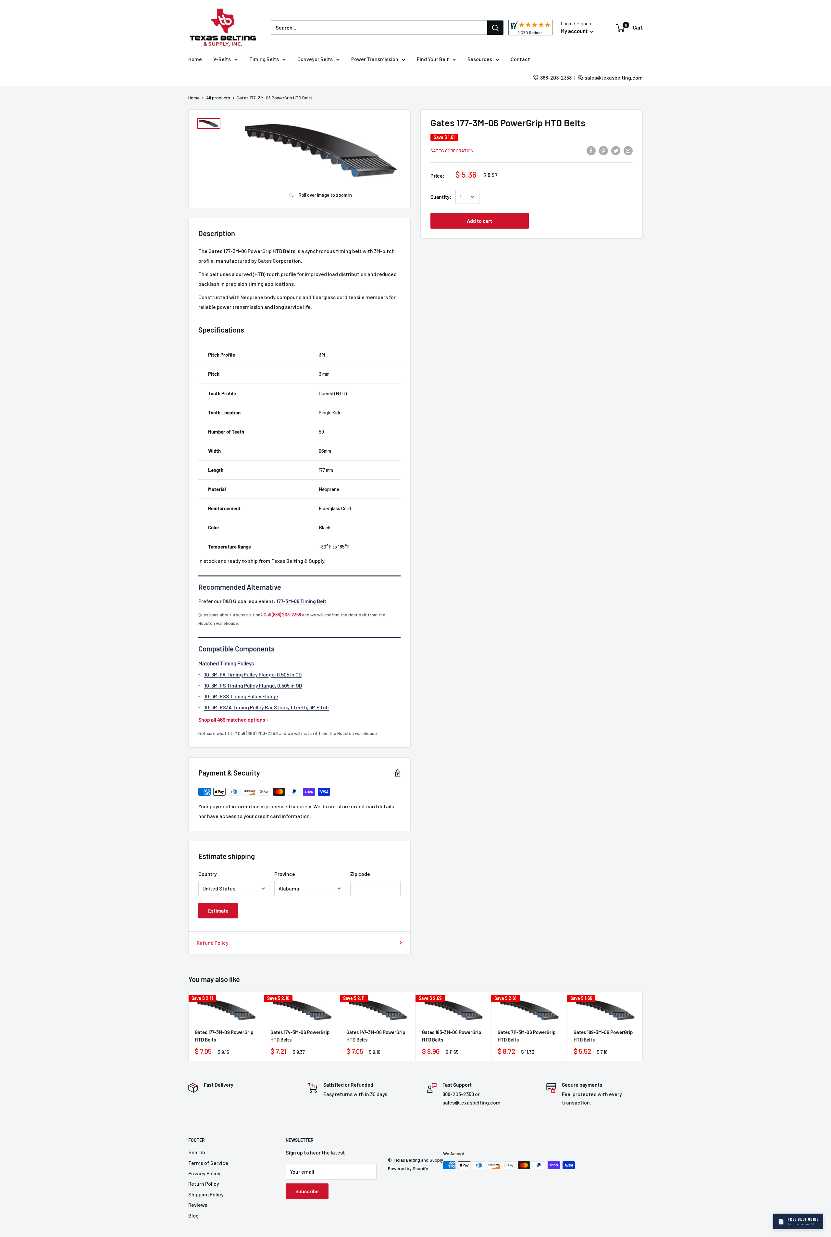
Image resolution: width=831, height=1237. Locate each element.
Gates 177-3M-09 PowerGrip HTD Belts (224, 1035)
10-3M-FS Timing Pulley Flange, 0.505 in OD (253, 685)
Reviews (197, 1205)
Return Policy (203, 1183)
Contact (520, 59)
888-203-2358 (556, 77)
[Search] (495, 27)
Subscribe (307, 1191)
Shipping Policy (206, 1194)
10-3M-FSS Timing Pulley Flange (241, 696)
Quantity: (441, 197)
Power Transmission (374, 59)
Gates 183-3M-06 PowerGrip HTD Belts (451, 1035)
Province (284, 874)
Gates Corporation (452, 150)
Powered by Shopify (408, 1168)
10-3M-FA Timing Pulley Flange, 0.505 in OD (253, 674)
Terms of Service (208, 1163)
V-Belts (222, 59)
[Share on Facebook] (591, 150)
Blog (193, 1215)
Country (207, 874)
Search (196, 1152)
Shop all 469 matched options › (233, 719)
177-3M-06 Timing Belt (301, 601)
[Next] (643, 1026)
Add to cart (479, 221)
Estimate (218, 910)
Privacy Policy (204, 1173)
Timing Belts (264, 59)
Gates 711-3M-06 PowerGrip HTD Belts (526, 1035)
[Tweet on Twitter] (615, 150)
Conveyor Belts (315, 59)
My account (575, 31)
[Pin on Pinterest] (603, 150)
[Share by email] (628, 150)
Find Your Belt (433, 59)
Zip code (360, 874)
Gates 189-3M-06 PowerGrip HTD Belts (603, 1035)
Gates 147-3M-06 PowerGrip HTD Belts (375, 1035)
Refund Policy (213, 943)
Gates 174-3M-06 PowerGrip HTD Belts (299, 1035)
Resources (479, 59)
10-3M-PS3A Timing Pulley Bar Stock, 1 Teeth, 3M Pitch (266, 707)
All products (218, 97)
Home (195, 59)
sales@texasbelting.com (614, 77)
